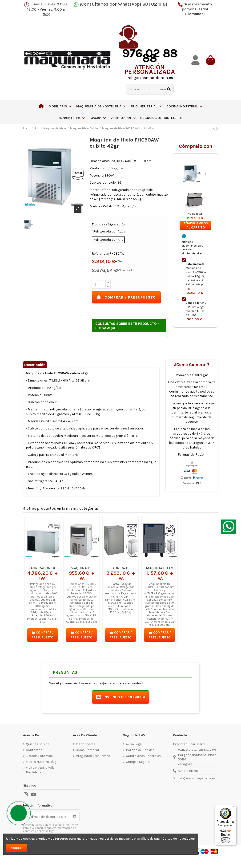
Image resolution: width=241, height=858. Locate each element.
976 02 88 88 (188, 771)
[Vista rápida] (49, 562)
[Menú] (233, 808)
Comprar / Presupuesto (130, 297)
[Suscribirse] (74, 816)
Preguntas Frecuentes (93, 756)
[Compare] (42, 562)
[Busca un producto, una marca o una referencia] (169, 89)
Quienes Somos (37, 744)
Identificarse (85, 744)
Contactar (34, 750)
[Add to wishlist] (35, 562)
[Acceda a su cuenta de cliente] (195, 60)
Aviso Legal (134, 744)
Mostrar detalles (192, 253)
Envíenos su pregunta (123, 697)
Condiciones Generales (143, 756)
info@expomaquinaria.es (197, 778)
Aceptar (16, 848)
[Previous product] (214, 128)
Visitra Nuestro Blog (41, 762)
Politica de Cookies (140, 750)
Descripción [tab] (34, 364)
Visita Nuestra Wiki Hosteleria (40, 770)
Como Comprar (87, 750)
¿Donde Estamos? (40, 756)
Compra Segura (138, 762)
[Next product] (217, 128)
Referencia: (100, 254)
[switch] (225, 840)
